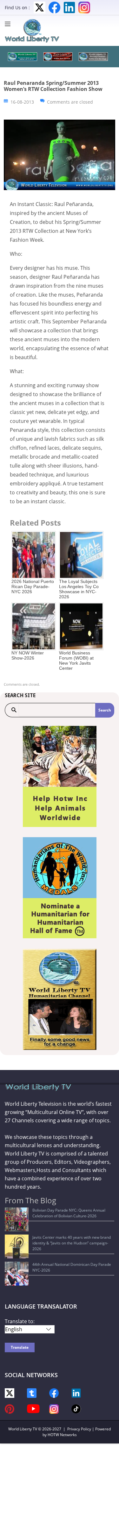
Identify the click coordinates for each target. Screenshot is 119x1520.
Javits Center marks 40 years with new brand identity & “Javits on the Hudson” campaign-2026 (71, 1243)
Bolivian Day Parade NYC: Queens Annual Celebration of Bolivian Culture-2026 (68, 1213)
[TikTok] (76, 1408)
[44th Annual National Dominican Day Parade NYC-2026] (17, 1274)
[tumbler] (31, 1392)
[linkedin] (76, 1392)
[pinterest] (9, 1408)
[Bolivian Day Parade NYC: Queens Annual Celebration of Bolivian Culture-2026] (17, 1219)
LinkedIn (69, 7)
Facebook (54, 7)
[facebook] (54, 1392)
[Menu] (9, 23)
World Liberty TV (22, 1429)
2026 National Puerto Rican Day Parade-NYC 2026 (32, 586)
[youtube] (33, 1408)
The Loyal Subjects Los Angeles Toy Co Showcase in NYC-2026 (79, 589)
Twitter (39, 7)
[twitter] (9, 1392)
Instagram (84, 7)
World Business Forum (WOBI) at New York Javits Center (76, 660)
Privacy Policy (79, 1429)
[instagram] (54, 1408)
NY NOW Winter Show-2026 (27, 655)
